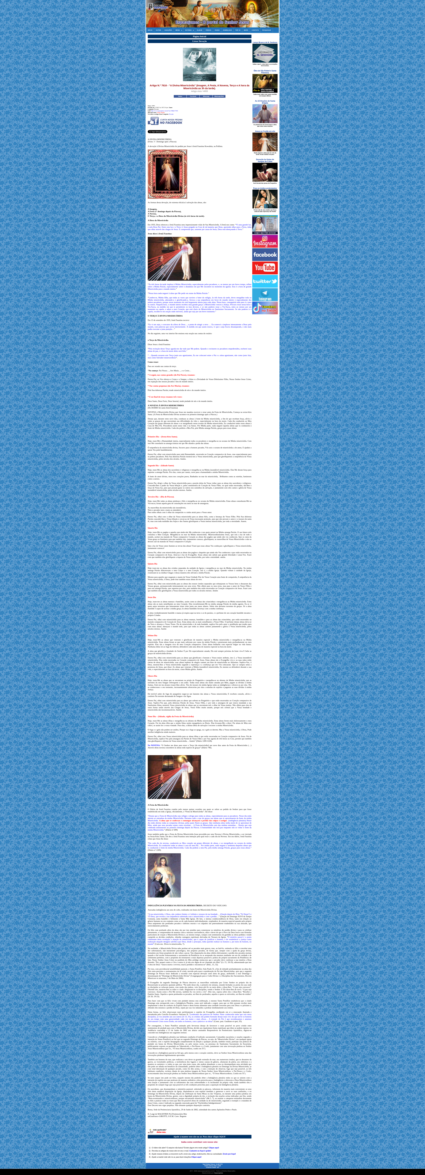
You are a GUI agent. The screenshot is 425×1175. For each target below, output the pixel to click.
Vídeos (208, 30)
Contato (255, 30)
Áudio (217, 30)
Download (227, 30)
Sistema (188, 30)
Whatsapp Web (219, 96)
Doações (168, 30)
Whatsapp (206, 96)
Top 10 (238, 30)
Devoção (171, 114)
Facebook (193, 96)
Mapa (246, 30)
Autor (158, 30)
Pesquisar (266, 30)
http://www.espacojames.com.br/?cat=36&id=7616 (164, 111)
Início (150, 30)
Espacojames (218, 1173)
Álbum (199, 30)
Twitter (180, 96)
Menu (178, 30)
